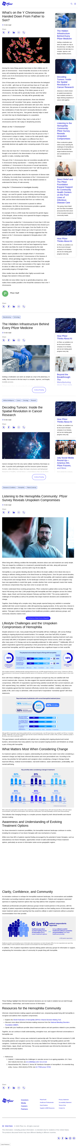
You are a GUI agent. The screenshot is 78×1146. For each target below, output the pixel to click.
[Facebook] (8, 32)
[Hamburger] (75, 4)
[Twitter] (3, 32)
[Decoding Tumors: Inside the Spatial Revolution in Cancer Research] (65, 66)
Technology (16, 317)
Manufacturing (7, 317)
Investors (24, 1100)
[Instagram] (70, 1138)
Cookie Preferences (5, 1144)
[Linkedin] (13, 32)
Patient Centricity (31, 487)
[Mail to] (18, 32)
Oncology (25, 400)
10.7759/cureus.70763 (43, 1067)
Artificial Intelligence (8, 400)
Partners (24, 1109)
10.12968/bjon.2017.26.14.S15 (36, 1062)
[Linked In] (66, 1138)
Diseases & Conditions (9, 487)
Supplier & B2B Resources (47, 1108)
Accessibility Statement (65, 1102)
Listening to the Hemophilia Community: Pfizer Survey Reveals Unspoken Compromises (64, 131)
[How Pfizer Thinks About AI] (65, 228)
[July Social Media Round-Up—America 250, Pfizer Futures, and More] (65, 447)
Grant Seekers (44, 1105)
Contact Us (62, 1108)
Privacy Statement (64, 1099)
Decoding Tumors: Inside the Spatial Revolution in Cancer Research (65, 82)
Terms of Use (62, 1105)
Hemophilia (21, 487)
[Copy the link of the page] (23, 32)
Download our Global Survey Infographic (38, 618)
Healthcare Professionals (47, 1102)
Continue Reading (39, 390)
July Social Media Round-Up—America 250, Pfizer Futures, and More (65, 463)
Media (23, 1103)
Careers (24, 1106)
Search (72, 4)
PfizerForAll (43, 1099)
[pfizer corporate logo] (7, 4)
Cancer (19, 400)
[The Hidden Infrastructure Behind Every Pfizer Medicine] (65, 20)
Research (33, 400)
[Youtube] (73, 1138)
